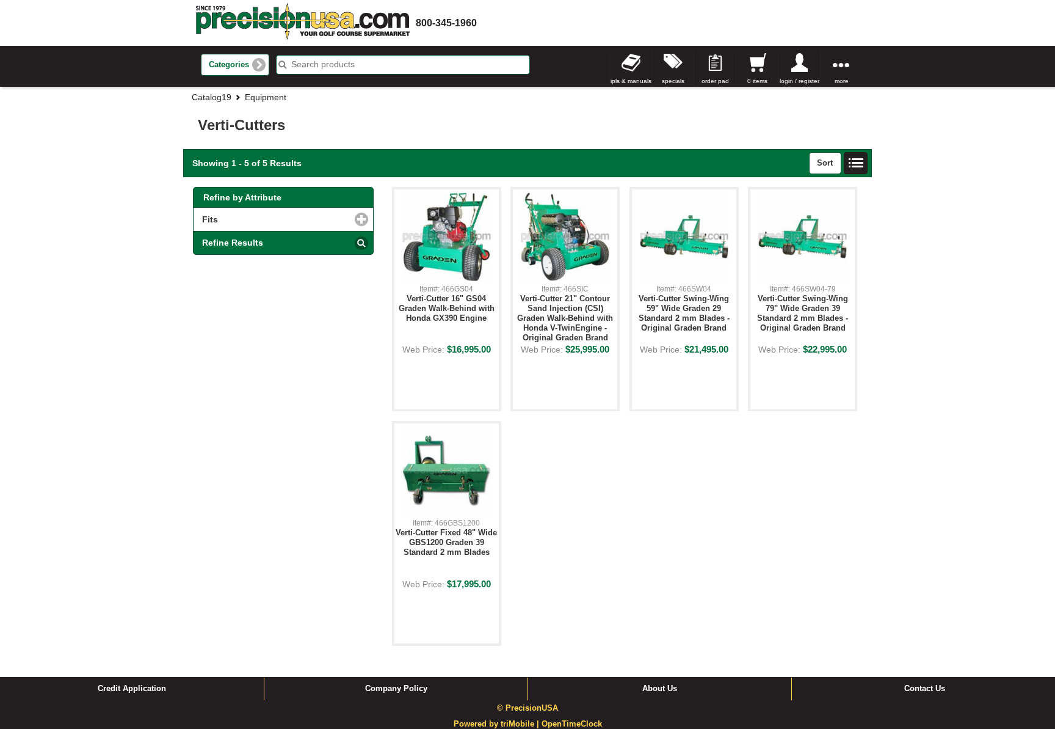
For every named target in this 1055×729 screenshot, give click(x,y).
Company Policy (396, 688)
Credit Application (132, 688)
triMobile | (521, 724)
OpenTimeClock (572, 724)
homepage (303, 23)
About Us (659, 688)
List (856, 163)
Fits (262, 219)
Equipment (265, 97)
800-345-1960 (446, 23)
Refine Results (232, 242)
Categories (229, 64)
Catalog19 (211, 97)
